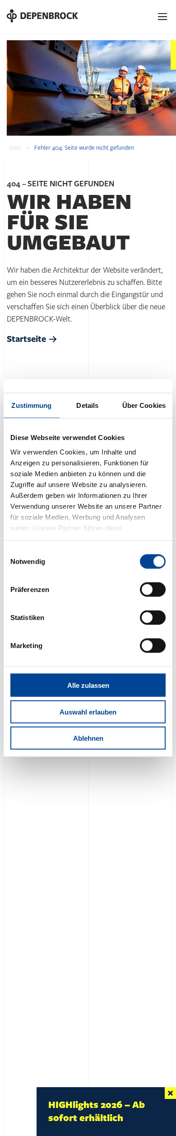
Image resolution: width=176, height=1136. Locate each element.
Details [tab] (87, 405)
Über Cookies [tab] (144, 405)
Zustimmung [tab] (31, 405)
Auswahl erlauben (88, 711)
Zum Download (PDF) (78, 1106)
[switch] (153, 589)
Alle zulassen (88, 685)
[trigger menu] (163, 16)
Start (15, 147)
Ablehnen (88, 738)
